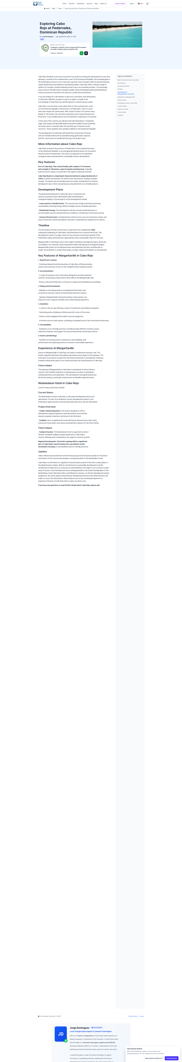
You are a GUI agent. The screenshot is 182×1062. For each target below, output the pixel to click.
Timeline (120, 89)
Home (64, 3)
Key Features (122, 83)
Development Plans (123, 86)
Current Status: (122, 106)
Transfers (72, 3)
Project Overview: (123, 109)
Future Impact (122, 100)
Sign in (132, 3)
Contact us (103, 3)
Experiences (80, 3)
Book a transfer (120, 3)
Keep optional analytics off (153, 1058)
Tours (60, 8)
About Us (90, 3)
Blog (96, 3)
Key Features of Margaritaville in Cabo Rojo (126, 93)
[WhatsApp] (147, 3)
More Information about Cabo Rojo (128, 80)
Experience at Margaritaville (126, 97)
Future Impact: (122, 112)
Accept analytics (171, 1058)
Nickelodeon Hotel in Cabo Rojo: (127, 103)
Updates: (120, 115)
